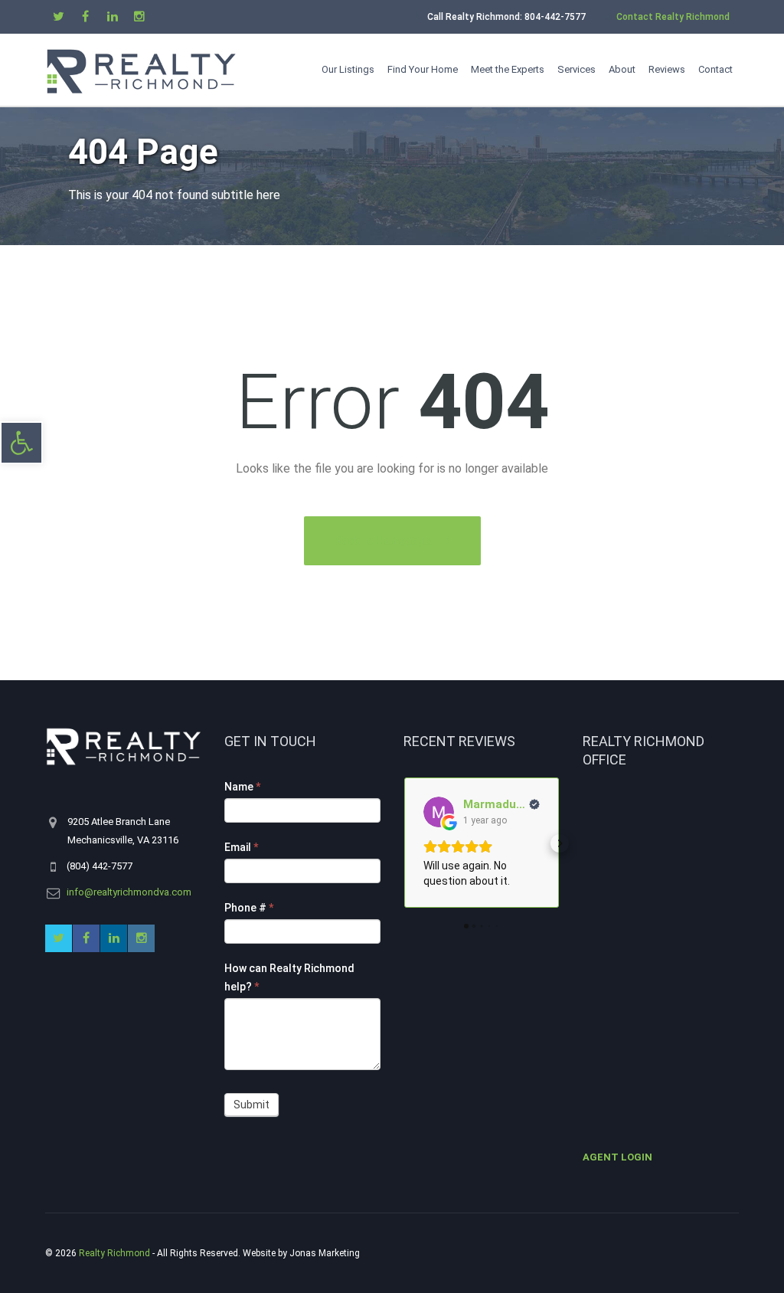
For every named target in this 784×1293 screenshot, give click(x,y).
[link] (21, 442)
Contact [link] (715, 69)
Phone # (248, 908)
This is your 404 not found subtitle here (174, 195)
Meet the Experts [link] (507, 69)
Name (242, 787)
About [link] (622, 69)
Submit (252, 1104)
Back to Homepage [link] (383, 541)
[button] (403, 843)
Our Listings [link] (348, 69)
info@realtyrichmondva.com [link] (129, 892)
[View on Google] (438, 812)
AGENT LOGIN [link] (617, 1157)
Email (241, 847)
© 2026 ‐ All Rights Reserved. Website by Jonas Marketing (203, 1253)
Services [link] (576, 69)
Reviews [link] (666, 69)
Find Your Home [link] (422, 69)
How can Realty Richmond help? (289, 977)
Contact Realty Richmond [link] (673, 16)
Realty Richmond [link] (114, 1253)
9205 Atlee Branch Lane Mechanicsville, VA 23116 (123, 831)
